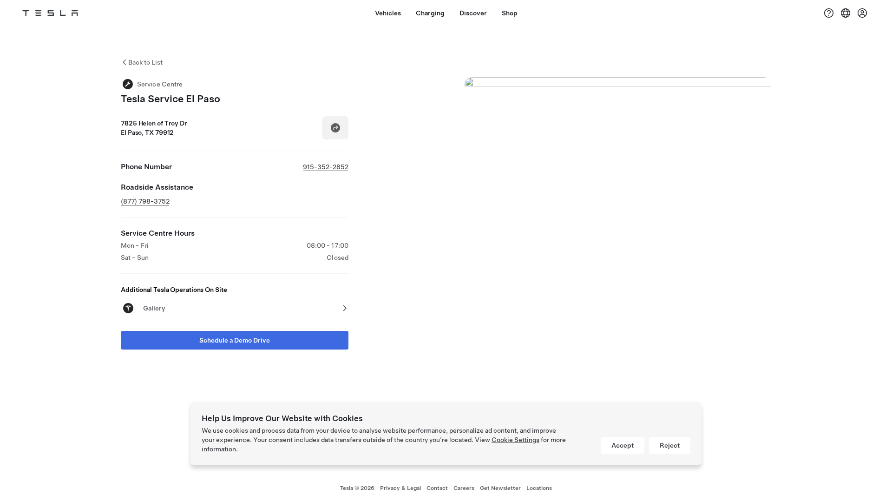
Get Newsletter (500, 488)
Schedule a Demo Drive (234, 340)
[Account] (862, 13)
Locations (539, 488)
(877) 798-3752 (145, 201)
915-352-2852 (325, 167)
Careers (463, 488)
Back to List (145, 62)
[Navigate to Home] (50, 13)
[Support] (828, 13)
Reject (670, 445)
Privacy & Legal (400, 488)
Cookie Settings (515, 439)
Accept (622, 445)
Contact (437, 488)
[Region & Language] (845, 13)
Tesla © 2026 (357, 488)
